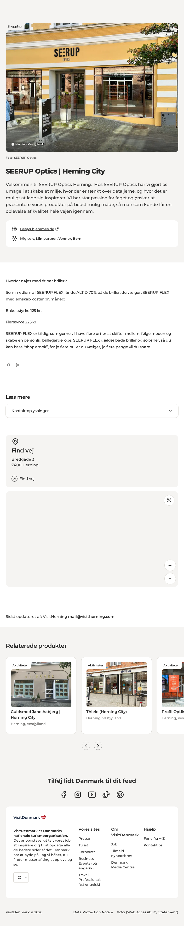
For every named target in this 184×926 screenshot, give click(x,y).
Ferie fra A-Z (154, 838)
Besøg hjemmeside (37, 229)
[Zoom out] (170, 578)
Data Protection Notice (93, 912)
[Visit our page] (78, 794)
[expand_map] (169, 500)
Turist (83, 845)
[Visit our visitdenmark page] (92, 794)
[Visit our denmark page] (63, 794)
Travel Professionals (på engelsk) (90, 880)
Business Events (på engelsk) (88, 863)
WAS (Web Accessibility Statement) (147, 912)
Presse (84, 838)
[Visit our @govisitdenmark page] (106, 794)
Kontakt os (153, 845)
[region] (92, 539)
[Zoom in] (170, 565)
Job (114, 844)
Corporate (87, 852)
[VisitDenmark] (29, 817)
